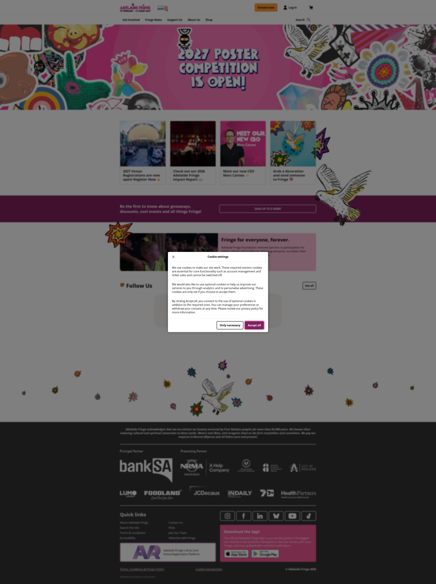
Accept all (254, 325)
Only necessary (230, 325)
